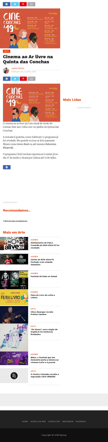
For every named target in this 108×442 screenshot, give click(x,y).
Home (25, 421)
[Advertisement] (39, 186)
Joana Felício (17, 68)
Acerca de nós (38, 421)
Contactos (54, 421)
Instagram (67, 421)
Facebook (81, 421)
